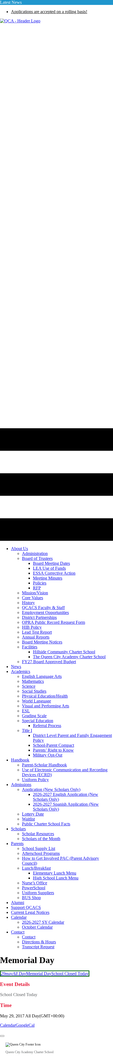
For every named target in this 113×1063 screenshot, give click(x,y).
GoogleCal (25, 1025)
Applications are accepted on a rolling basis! (49, 11)
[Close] (2, 1036)
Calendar (8, 1025)
